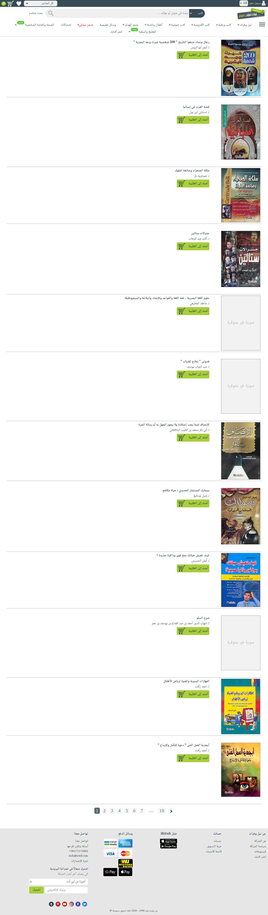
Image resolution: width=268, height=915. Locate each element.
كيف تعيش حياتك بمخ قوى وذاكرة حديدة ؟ (183, 555)
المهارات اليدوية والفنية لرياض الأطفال (186, 681)
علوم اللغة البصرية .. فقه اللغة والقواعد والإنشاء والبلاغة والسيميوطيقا (167, 298)
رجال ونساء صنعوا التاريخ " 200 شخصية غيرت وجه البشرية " (171, 42)
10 (162, 810)
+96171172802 (78, 851)
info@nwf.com (78, 856)
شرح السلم (203, 618)
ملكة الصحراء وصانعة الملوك (192, 170)
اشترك (36, 890)
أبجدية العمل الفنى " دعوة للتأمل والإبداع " (183, 745)
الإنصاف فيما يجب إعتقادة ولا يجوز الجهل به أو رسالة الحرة (174, 424)
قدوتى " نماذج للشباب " (194, 361)
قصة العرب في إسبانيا (196, 107)
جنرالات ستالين (200, 233)
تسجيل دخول (255, 3)
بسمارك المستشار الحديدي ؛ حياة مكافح (185, 490)
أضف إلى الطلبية (198, 55)
